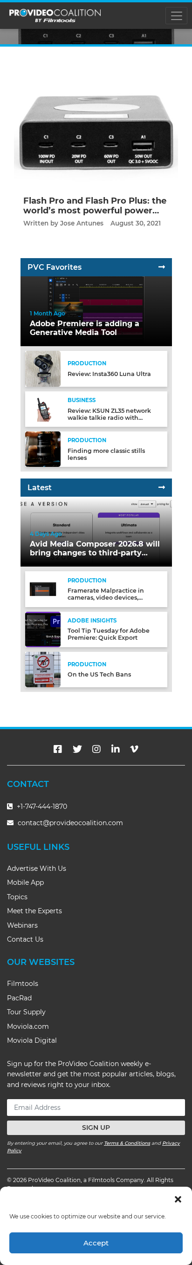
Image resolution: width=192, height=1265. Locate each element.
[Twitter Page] (77, 749)
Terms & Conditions (127, 1143)
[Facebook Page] (58, 749)
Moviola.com (28, 1026)
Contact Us (25, 939)
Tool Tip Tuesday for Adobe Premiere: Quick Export (109, 634)
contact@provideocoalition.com (70, 823)
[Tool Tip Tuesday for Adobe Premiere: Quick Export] (43, 629)
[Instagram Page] (96, 749)
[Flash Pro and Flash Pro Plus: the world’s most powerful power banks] (96, 123)
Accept (96, 1242)
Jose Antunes (81, 223)
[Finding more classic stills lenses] (43, 449)
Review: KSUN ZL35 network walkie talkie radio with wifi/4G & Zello (109, 417)
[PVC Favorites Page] (161, 267)
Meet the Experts (34, 911)
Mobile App (25, 882)
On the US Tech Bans (99, 674)
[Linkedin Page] (115, 749)
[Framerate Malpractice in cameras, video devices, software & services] (43, 589)
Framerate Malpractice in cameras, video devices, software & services (106, 597)
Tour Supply (26, 1012)
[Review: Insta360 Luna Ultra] (43, 368)
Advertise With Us (36, 868)
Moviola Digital (32, 1040)
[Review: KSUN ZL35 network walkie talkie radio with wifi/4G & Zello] (43, 408)
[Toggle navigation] (176, 15)
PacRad (19, 998)
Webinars (22, 925)
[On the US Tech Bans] (43, 669)
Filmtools (22, 983)
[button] (178, 1198)
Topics (17, 897)
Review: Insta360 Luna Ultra (109, 373)
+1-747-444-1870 (41, 806)
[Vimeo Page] (134, 749)
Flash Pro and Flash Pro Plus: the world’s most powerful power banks (94, 211)
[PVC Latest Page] (161, 487)
